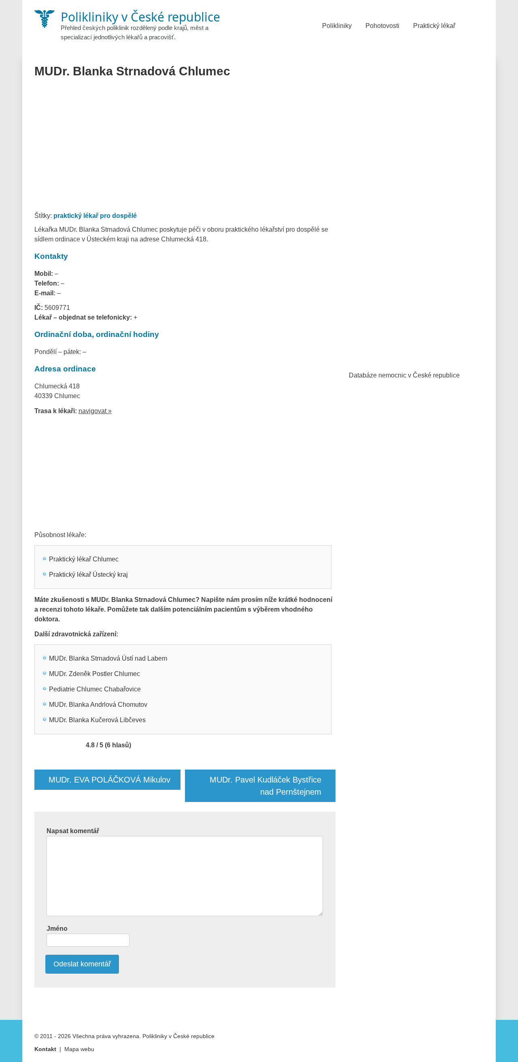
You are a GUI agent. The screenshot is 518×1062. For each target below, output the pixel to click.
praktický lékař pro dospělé (95, 215)
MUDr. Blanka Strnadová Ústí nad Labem (108, 658)
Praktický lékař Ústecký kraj (88, 574)
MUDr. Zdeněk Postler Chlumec (94, 673)
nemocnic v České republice (419, 375)
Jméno (57, 928)
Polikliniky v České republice (178, 1036)
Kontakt (45, 1049)
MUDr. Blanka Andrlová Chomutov (98, 704)
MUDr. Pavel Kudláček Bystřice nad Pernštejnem (265, 785)
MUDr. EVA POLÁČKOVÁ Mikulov (109, 779)
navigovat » (95, 410)
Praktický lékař (434, 25)
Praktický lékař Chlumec (84, 559)
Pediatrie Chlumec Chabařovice (95, 689)
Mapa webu (79, 1049)
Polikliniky (337, 25)
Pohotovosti (382, 25)
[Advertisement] (185, 147)
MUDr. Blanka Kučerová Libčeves (97, 720)
